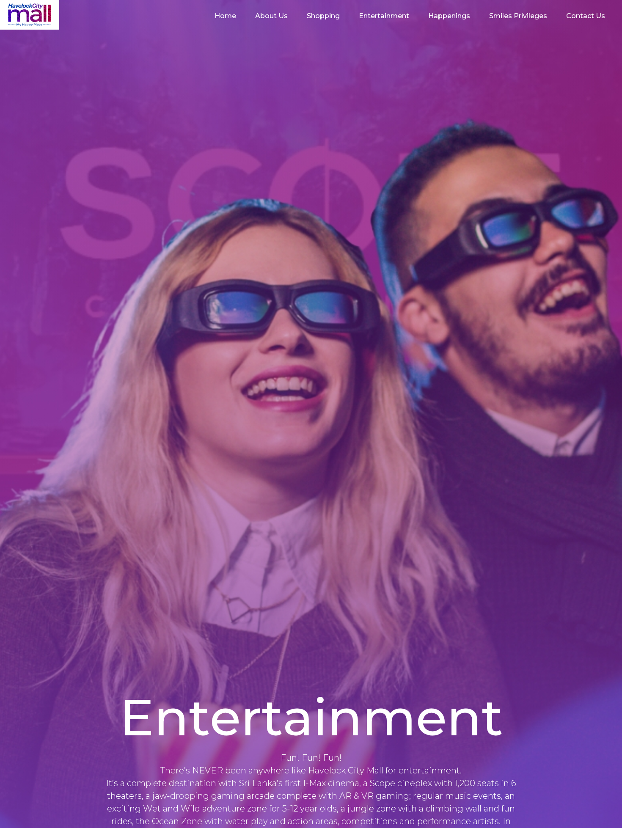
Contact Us (585, 16)
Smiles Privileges (518, 16)
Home (225, 16)
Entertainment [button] (384, 16)
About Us (271, 16)
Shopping (323, 16)
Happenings (449, 16)
